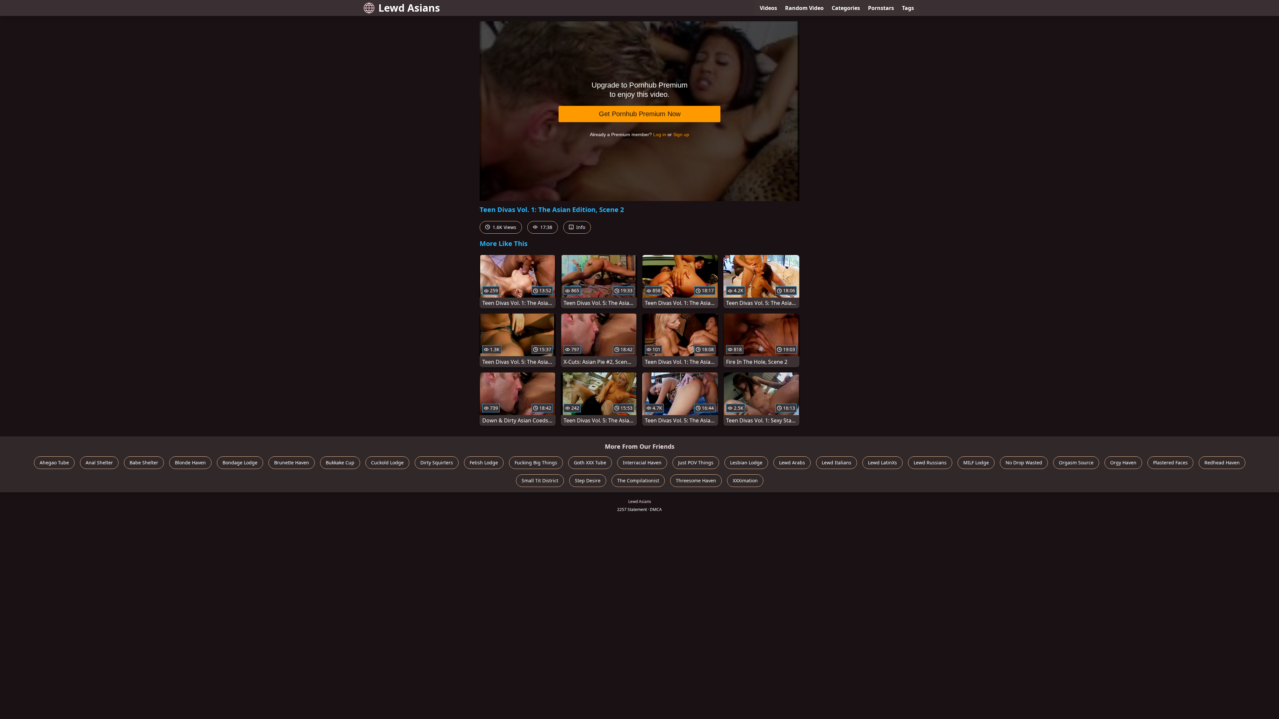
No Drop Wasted (1024, 462)
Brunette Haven (291, 462)
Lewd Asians (409, 8)
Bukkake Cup (340, 462)
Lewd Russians (930, 462)
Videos (768, 8)
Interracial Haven (642, 462)
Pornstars (881, 8)
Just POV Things (695, 462)
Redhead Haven (1222, 462)
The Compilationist (638, 480)
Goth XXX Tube (590, 462)
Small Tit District (540, 480)
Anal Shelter (99, 462)
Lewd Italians (836, 462)
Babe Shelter (144, 462)
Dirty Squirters (436, 462)
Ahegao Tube (54, 462)
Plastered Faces (1170, 462)
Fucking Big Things (536, 462)
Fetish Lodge (484, 462)
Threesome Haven (696, 480)
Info (580, 227)
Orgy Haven (1123, 462)
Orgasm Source (1076, 462)
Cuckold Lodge (387, 462)
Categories (846, 8)
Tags (908, 8)
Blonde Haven (190, 462)
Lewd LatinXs (882, 462)
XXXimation (745, 480)
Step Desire (588, 480)
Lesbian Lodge (746, 462)
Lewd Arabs (792, 462)
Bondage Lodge (239, 462)
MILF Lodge (976, 462)
